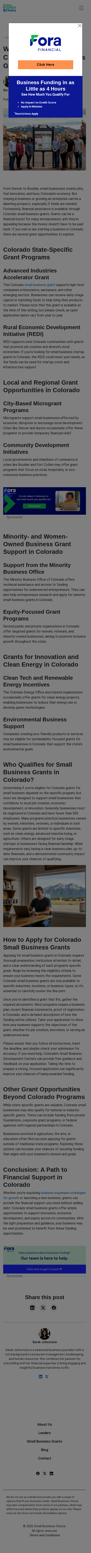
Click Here (45, 65)
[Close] (79, 25)
